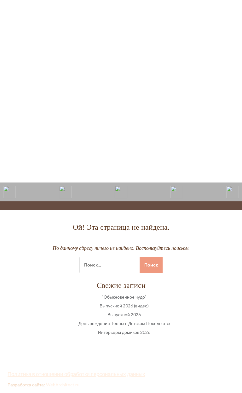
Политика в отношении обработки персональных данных (76, 374)
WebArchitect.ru (62, 384)
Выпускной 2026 (124, 314)
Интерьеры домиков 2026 (124, 332)
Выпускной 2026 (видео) (124, 305)
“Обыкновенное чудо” (124, 297)
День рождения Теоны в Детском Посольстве (124, 323)
